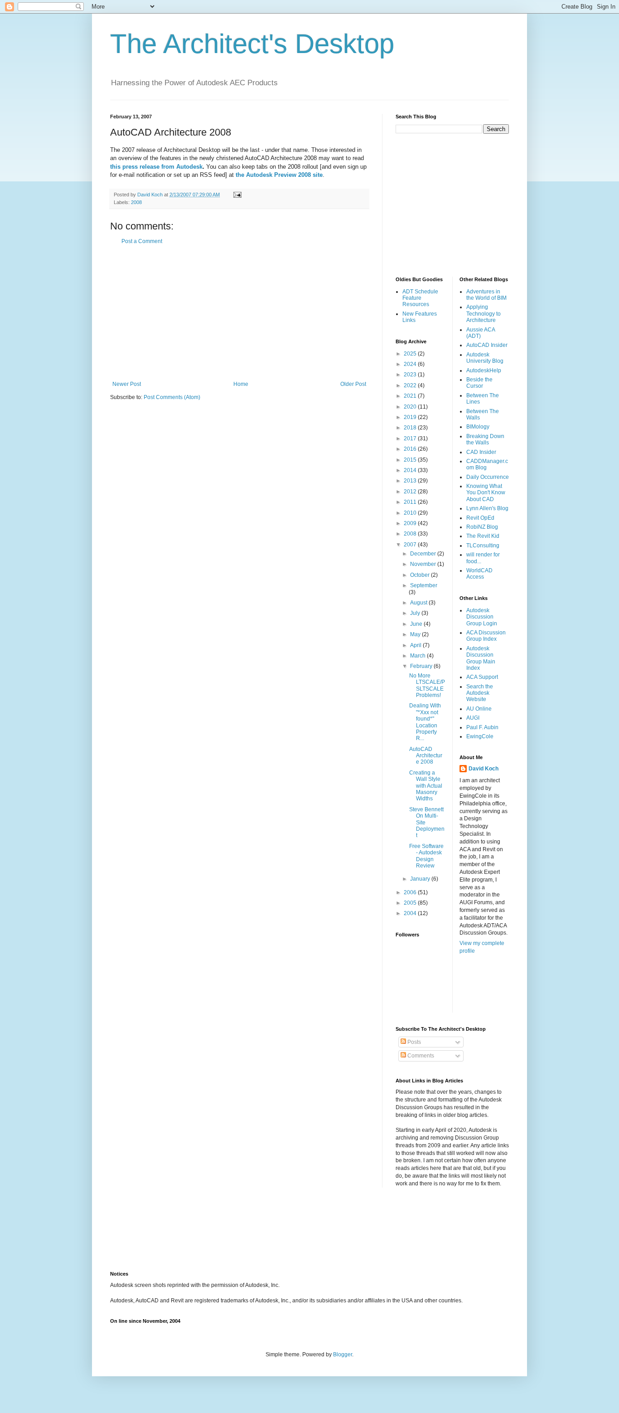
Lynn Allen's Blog (487, 508)
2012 (411, 491)
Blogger (342, 1354)
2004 (411, 913)
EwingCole (479, 736)
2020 (411, 407)
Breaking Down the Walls (485, 439)
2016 (411, 449)
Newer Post (126, 384)
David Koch (483, 768)
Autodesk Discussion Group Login (481, 617)
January (420, 879)
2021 (411, 396)
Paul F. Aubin (482, 727)
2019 (411, 417)
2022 (411, 385)
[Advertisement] (239, 313)
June (417, 624)
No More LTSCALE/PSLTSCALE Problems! (427, 685)
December (423, 554)
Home (240, 384)
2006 (411, 892)
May (416, 634)
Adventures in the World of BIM (486, 294)
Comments (420, 1055)
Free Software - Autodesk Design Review (426, 856)
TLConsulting (482, 545)
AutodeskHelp (483, 370)
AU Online (479, 709)
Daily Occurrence (487, 477)
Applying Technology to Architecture (483, 313)
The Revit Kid (482, 536)
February (422, 666)
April (416, 645)
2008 (136, 202)
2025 (411, 354)
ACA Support (482, 677)
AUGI (472, 718)
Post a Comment (141, 241)
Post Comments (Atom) (172, 397)
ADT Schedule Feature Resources (420, 298)
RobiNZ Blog (482, 527)
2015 (411, 460)
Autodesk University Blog (484, 357)
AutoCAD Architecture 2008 (425, 755)
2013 (411, 480)
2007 (411, 544)
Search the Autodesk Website (479, 693)
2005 (411, 903)
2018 (411, 427)
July (415, 613)
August (419, 602)
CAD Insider (481, 452)
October (420, 575)
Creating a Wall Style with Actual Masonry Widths (425, 786)
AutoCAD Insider (487, 345)
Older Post (353, 384)
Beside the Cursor (479, 382)
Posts (413, 1042)
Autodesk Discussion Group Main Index (480, 658)
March (418, 656)
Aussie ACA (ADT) (480, 332)
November (423, 564)
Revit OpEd (480, 518)
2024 (411, 364)
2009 (411, 523)
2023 (411, 374)
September (423, 585)
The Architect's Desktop (252, 44)
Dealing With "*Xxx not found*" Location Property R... (425, 721)
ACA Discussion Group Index (486, 635)
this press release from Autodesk (156, 166)
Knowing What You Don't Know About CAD (485, 492)
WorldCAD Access (479, 573)
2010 (411, 513)
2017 (411, 438)
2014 (411, 470)
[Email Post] (237, 194)
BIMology (477, 427)
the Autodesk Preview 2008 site (279, 174)
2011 (411, 502)
